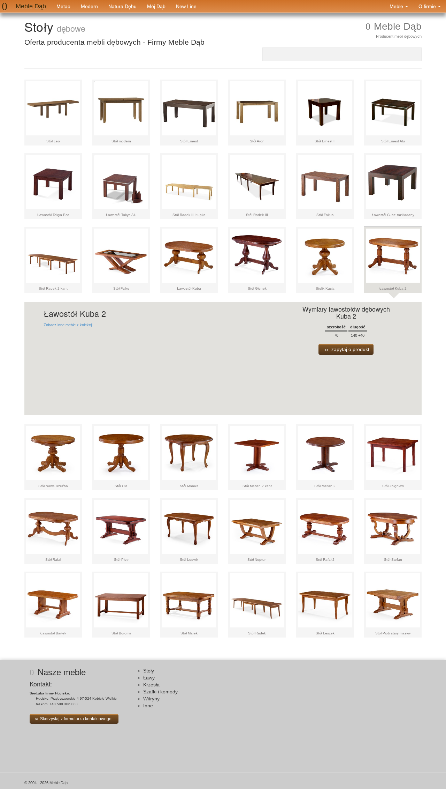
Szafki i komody (160, 691)
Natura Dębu (122, 6)
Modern (89, 6)
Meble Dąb (31, 6)
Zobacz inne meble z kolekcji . (69, 325)
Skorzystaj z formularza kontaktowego (76, 718)
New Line (186, 6)
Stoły (148, 670)
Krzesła (151, 684)
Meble (397, 6)
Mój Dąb (156, 6)
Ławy (149, 677)
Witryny (151, 698)
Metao (63, 6)
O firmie (427, 6)
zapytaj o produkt (349, 349)
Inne (148, 705)
